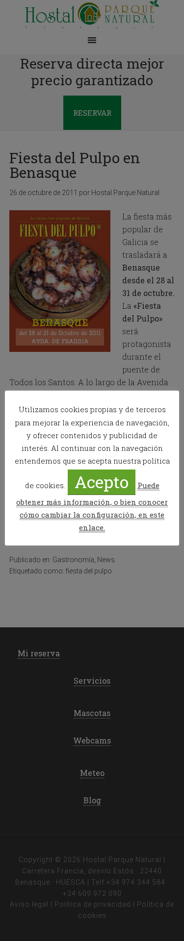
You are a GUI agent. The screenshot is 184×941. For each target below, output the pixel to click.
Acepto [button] (102, 481)
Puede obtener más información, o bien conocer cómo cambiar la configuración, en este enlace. (92, 506)
